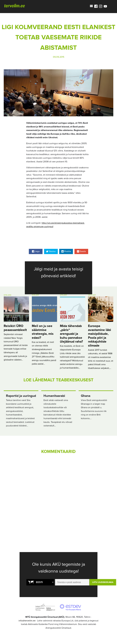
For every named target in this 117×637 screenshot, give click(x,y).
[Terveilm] (14, 5)
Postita (67, 251)
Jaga (37, 251)
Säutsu (52, 251)
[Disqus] (58, 495)
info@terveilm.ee (27, 621)
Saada (82, 251)
